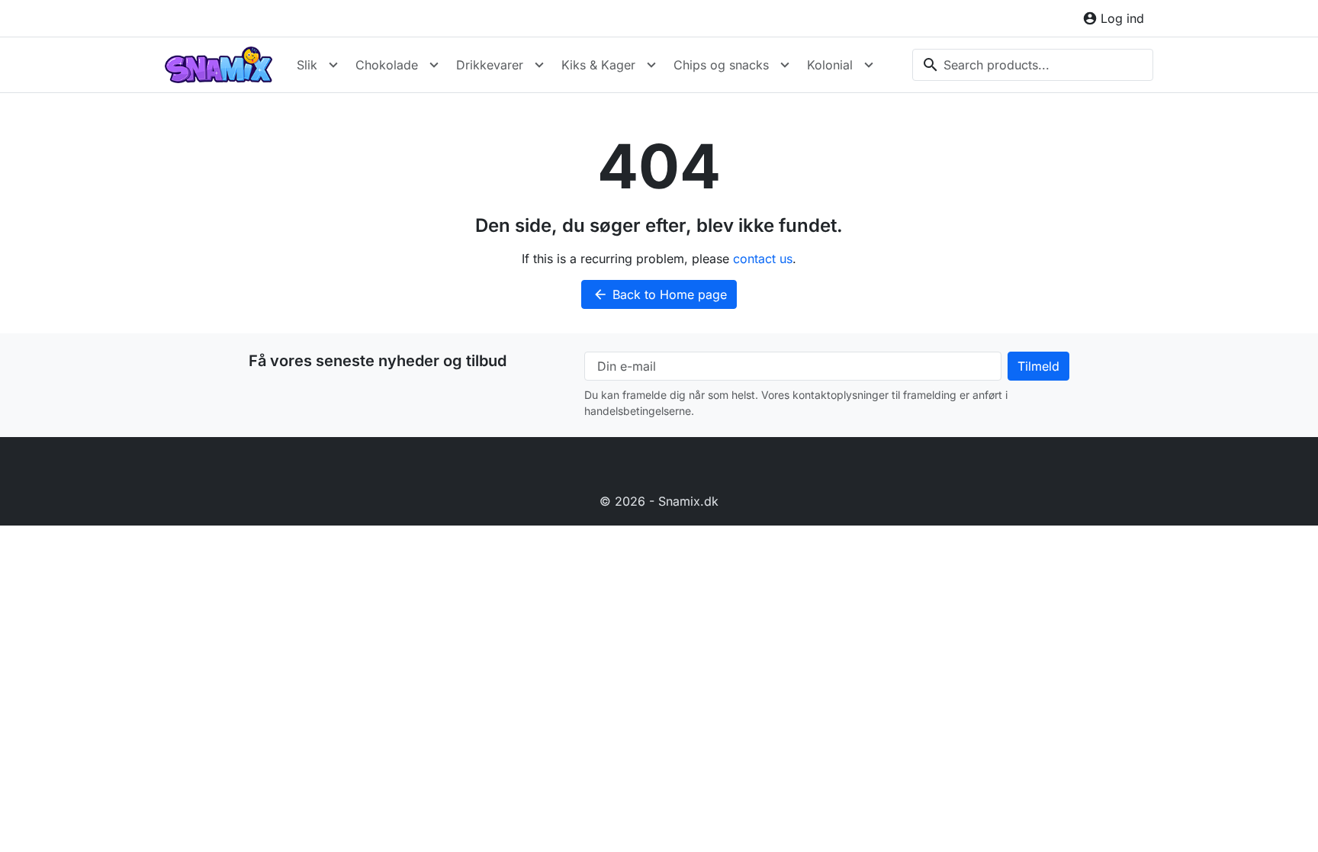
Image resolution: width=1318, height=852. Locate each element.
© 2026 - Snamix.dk (659, 501)
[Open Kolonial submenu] (869, 64)
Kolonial (830, 64)
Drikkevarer (489, 64)
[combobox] (1032, 65)
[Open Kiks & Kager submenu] (651, 64)
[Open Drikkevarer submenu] (539, 64)
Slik (307, 64)
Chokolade (386, 64)
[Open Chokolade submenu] (434, 64)
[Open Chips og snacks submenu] (785, 64)
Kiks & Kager (598, 64)
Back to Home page (660, 294)
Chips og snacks (721, 64)
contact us (762, 258)
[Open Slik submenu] (333, 64)
